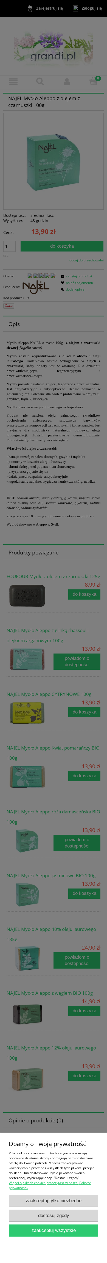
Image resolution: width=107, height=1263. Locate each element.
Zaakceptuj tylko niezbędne (53, 1200)
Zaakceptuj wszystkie (54, 1230)
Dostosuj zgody (53, 1215)
